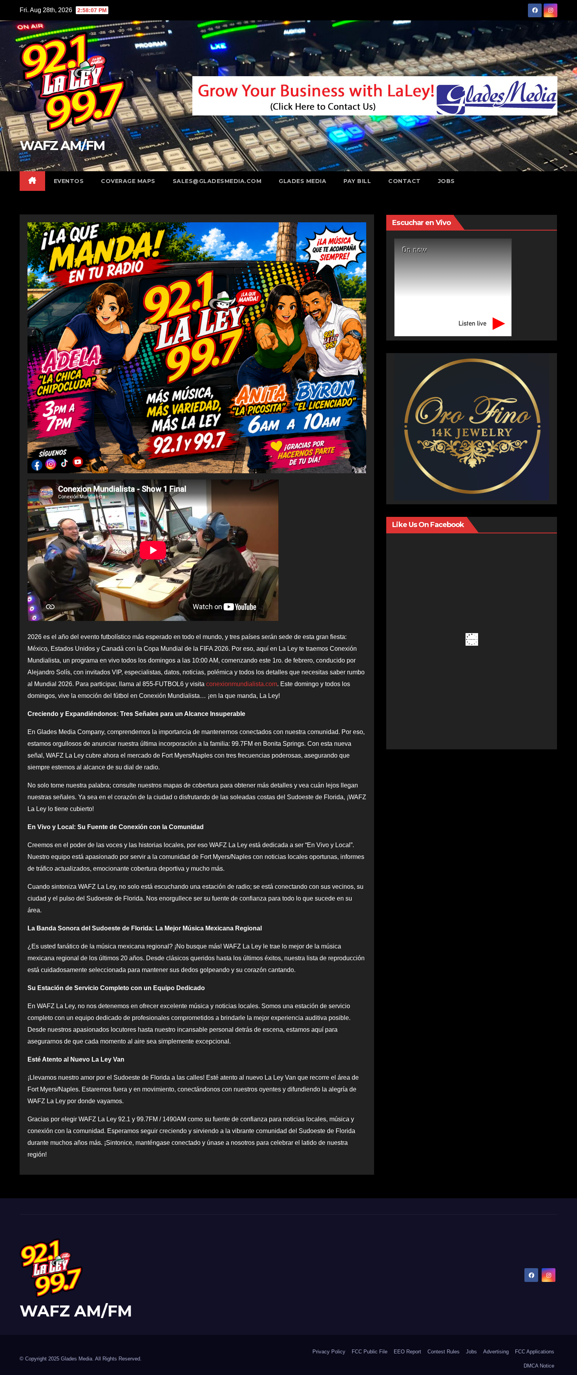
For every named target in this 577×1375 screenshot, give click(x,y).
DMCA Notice (539, 1366)
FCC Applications (534, 1352)
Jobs (471, 1352)
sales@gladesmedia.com (217, 181)
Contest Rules (443, 1352)
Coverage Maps (128, 181)
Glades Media (302, 181)
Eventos (69, 181)
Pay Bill (357, 181)
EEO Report (407, 1352)
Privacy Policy (328, 1352)
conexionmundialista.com (241, 684)
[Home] (32, 181)
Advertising (496, 1352)
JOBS (446, 181)
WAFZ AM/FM (62, 145)
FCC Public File (369, 1352)
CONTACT (404, 181)
